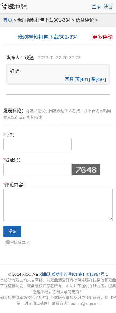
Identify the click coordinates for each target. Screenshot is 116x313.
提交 (12, 231)
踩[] (98, 79)
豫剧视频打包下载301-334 (48, 37)
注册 (108, 6)
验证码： (13, 159)
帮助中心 (59, 274)
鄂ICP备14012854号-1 (88, 274)
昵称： (10, 134)
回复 (69, 79)
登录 (96, 6)
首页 (7, 20)
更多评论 (102, 37)
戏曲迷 (45, 274)
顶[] (82, 79)
